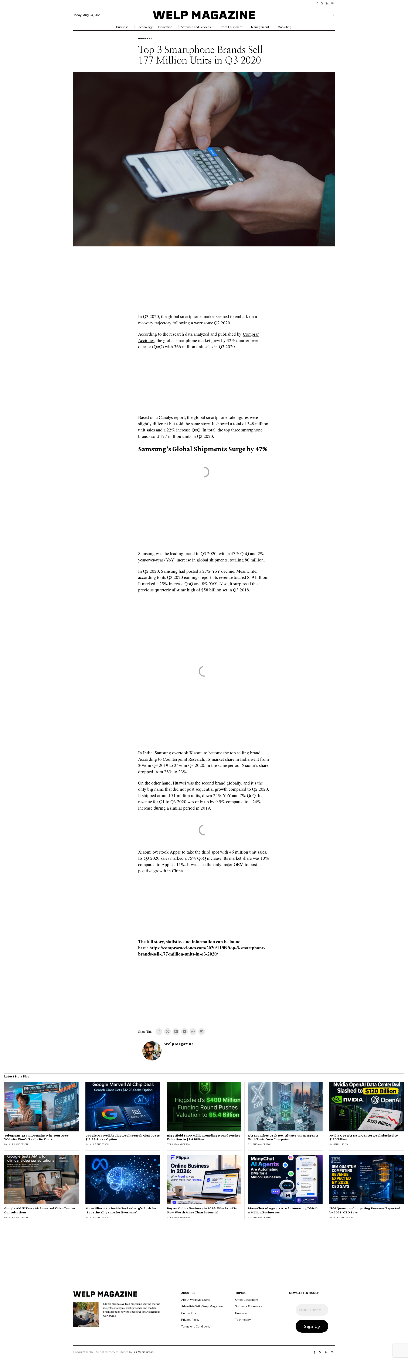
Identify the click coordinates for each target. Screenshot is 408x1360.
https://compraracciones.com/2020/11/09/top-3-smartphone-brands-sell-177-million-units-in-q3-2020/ (201, 950)
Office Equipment (246, 1299)
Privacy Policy (190, 1319)
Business (241, 1313)
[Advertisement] (204, 282)
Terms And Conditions (195, 1326)
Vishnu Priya (340, 1144)
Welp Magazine (179, 1044)
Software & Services (248, 1306)
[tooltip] (317, 3)
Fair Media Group (143, 1352)
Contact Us (188, 1313)
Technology (243, 1319)
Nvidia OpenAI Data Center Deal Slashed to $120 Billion (363, 1137)
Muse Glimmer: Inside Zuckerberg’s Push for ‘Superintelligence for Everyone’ (120, 1210)
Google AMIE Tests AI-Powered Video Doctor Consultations (39, 1210)
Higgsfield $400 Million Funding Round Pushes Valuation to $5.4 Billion (203, 1137)
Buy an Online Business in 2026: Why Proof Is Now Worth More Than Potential (202, 1210)
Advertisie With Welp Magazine (202, 1306)
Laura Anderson (18, 1144)
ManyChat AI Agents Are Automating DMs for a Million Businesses (284, 1210)
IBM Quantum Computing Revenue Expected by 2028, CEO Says (364, 1210)
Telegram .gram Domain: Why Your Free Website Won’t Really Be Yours (36, 1137)
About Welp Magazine (195, 1299)
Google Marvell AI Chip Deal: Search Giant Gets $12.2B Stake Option (122, 1137)
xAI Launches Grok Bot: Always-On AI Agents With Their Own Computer (283, 1137)
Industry (145, 38)
